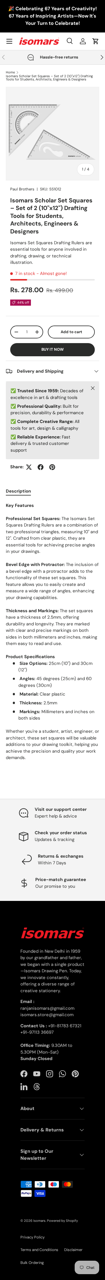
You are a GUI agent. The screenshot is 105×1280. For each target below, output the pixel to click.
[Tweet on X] (29, 467)
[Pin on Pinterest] (52, 467)
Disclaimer (73, 1249)
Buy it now (52, 349)
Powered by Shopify (62, 1221)
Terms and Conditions (39, 1249)
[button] (95, 41)
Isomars (39, 1221)
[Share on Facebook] (40, 467)
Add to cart (71, 331)
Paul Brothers (22, 189)
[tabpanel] (52, 631)
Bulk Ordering (32, 1262)
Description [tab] (18, 491)
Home (10, 72)
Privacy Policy (32, 1237)
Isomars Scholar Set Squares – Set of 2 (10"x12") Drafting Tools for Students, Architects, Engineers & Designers (49, 78)
